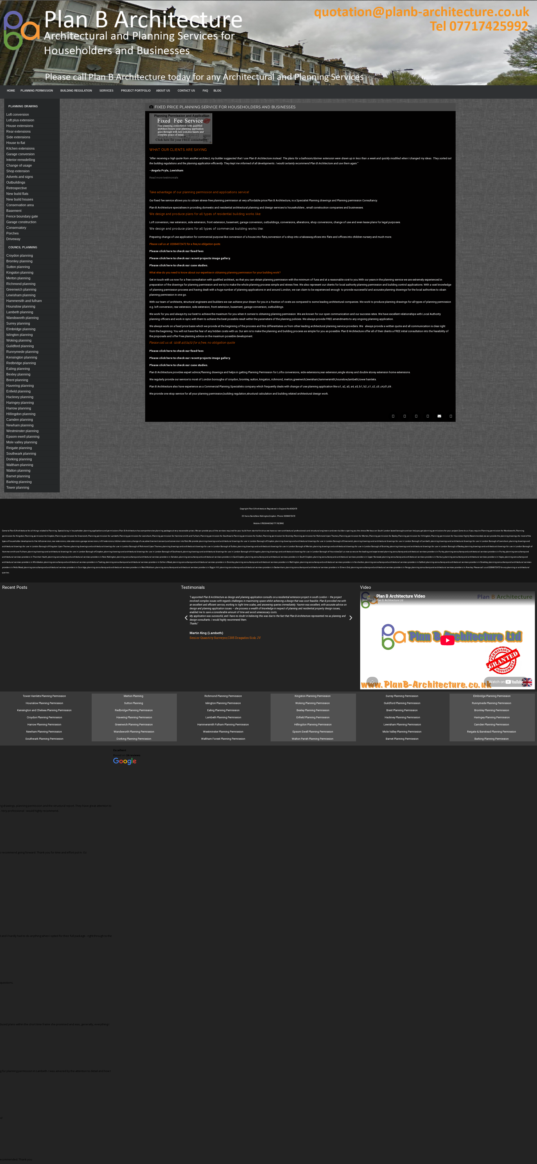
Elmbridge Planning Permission (492, 696)
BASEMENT (13, 210)
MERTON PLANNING (18, 278)
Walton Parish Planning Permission (313, 738)
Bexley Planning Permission (313, 710)
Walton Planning (18, 470)
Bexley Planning (18, 374)
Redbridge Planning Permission (134, 710)
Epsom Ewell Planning (22, 436)
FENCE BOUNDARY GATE (22, 216)
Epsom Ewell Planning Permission (313, 731)
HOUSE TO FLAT (15, 143)
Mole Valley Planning (21, 442)
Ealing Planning (18, 368)
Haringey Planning (20, 402)
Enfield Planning (18, 391)
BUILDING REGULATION (76, 90)
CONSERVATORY (16, 227)
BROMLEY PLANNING (19, 261)
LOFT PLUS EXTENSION (20, 120)
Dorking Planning (19, 459)
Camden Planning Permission (492, 724)
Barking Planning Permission (491, 738)
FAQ (205, 90)
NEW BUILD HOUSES (19, 199)
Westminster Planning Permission (223, 731)
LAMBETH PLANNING (19, 312)
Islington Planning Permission (223, 703)
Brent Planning (17, 380)
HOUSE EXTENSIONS (19, 126)
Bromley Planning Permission (492, 710)
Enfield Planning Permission (313, 717)
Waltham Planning (19, 465)
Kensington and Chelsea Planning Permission (44, 710)
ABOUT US (163, 90)
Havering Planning (20, 385)
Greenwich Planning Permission (134, 724)
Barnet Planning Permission (402, 738)
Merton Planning (134, 696)
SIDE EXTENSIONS (18, 137)
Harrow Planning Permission (44, 724)
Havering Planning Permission (134, 717)
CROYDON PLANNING (19, 255)
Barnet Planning (18, 476)
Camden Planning (19, 419)
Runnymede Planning (22, 351)
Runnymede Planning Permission (492, 703)
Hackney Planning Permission (402, 717)
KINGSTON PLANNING (19, 272)
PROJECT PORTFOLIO (136, 90)
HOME (11, 90)
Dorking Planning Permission (134, 738)
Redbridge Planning (21, 363)
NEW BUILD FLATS (17, 194)
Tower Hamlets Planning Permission (44, 696)
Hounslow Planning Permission (44, 703)
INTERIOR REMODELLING (20, 160)
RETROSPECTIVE (16, 188)
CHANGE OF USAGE (19, 165)
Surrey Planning (18, 323)
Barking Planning (19, 482)
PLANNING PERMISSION (37, 90)
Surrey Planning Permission (402, 696)
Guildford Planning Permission (402, 703)
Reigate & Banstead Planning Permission (492, 731)
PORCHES (12, 233)
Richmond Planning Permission (223, 696)
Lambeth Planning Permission (223, 717)
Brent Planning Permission (402, 710)
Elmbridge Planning (20, 329)
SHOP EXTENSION (18, 171)
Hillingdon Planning (20, 414)
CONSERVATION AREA (20, 205)
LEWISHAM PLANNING (20, 295)
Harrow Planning (18, 408)
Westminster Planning (22, 431)
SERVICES (106, 90)
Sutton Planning (134, 703)
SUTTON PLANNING (18, 267)
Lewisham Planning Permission (402, 724)
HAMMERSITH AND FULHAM (24, 301)
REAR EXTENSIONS (18, 131)
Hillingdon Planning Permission (313, 724)
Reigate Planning (19, 448)
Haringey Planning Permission (492, 717)
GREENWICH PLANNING (21, 289)
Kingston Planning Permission (313, 696)
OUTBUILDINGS (15, 182)
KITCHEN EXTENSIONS (20, 148)
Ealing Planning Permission (223, 710)
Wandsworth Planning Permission (134, 731)
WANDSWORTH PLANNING (22, 318)
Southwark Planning (21, 453)
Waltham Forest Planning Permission (223, 738)
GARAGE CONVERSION (20, 154)
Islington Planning (19, 335)
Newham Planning (20, 425)
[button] (393, 416)
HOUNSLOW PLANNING (20, 306)
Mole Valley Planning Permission (402, 731)
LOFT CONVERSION (17, 114)
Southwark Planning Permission (44, 738)
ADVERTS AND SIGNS (19, 177)
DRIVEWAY (13, 239)
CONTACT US (186, 90)
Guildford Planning (20, 346)
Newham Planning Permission (44, 731)
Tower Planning (17, 487)
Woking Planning (18, 340)
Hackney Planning (19, 397)
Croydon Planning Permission (44, 717)
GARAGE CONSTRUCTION (21, 222)
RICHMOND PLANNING (20, 284)
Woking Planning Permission (312, 703)
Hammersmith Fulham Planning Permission (223, 724)
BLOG (217, 90)
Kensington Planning (21, 357)
